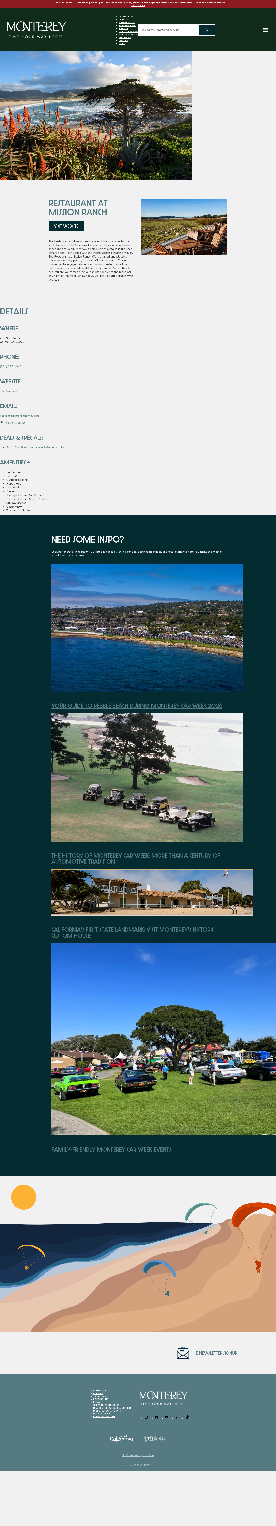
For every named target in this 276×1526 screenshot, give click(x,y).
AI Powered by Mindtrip (138, 1455)
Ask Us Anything (15, 423)
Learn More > (138, 5)
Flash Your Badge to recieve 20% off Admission (37, 447)
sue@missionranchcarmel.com (19, 416)
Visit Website (8, 391)
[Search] (207, 30)
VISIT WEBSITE (66, 225)
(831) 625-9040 (10, 366)
